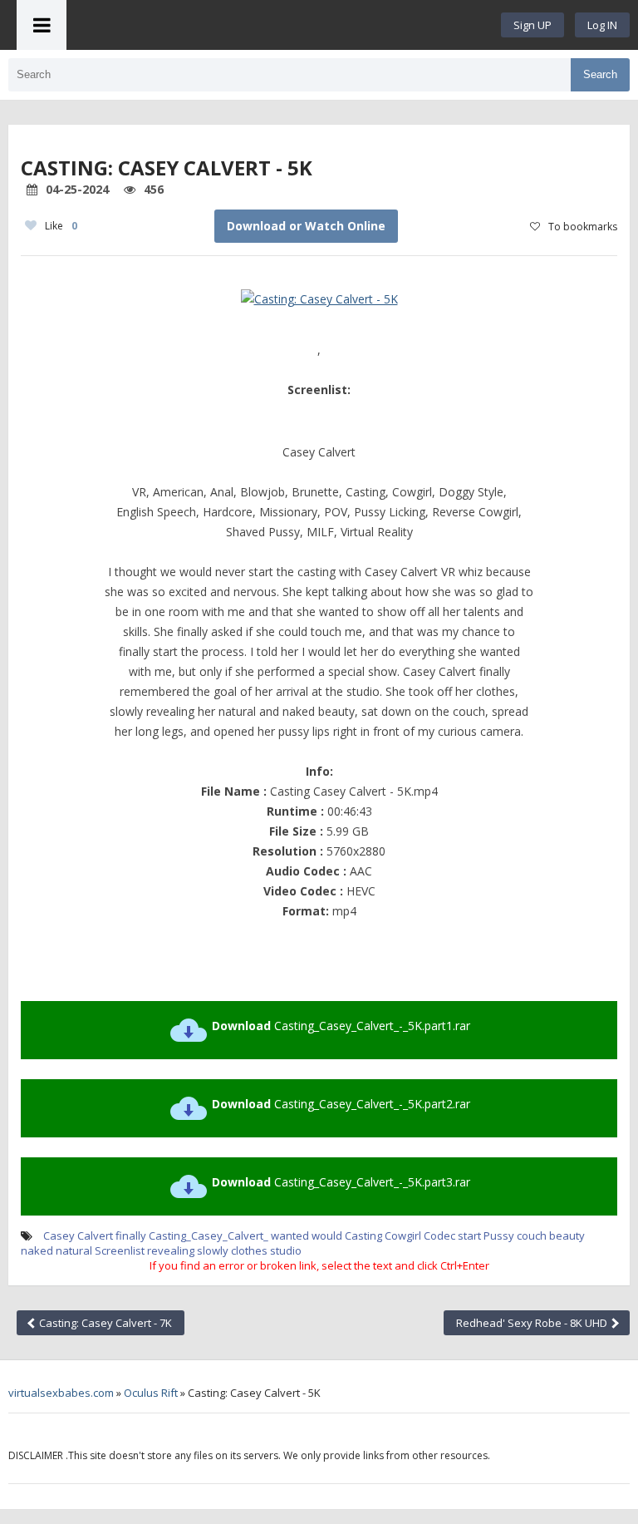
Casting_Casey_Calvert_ (208, 1235)
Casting (363, 1235)
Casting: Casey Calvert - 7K (104, 1322)
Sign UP (532, 24)
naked (37, 1250)
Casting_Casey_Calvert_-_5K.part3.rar (341, 1182)
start (469, 1235)
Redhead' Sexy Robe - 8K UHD (533, 1322)
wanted (290, 1235)
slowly (212, 1250)
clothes (249, 1250)
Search (600, 74)
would (327, 1235)
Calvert (95, 1235)
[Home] (284, 25)
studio (286, 1250)
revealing (170, 1250)
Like (61, 226)
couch (532, 1235)
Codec (439, 1235)
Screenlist (120, 1250)
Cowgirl (403, 1235)
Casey (59, 1235)
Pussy (498, 1235)
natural (74, 1250)
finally (130, 1235)
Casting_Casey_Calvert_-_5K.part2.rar (341, 1104)
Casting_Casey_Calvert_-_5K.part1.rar (341, 1025)
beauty (567, 1235)
